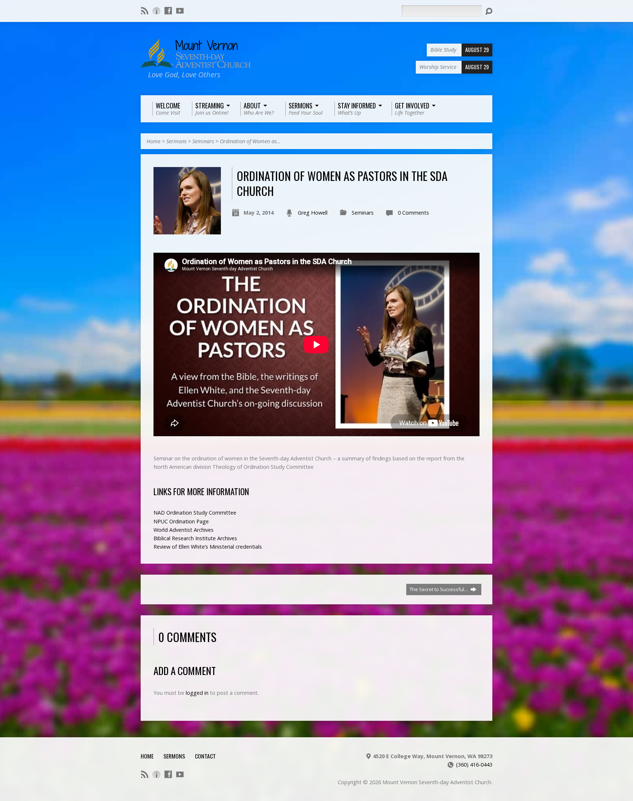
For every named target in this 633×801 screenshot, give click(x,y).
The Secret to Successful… (439, 589)
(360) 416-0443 (474, 764)
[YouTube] (180, 10)
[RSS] (144, 10)
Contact (205, 756)
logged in (197, 692)
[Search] (488, 11)
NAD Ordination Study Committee (194, 512)
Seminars (203, 141)
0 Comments (413, 212)
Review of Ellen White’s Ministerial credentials (207, 546)
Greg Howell (312, 212)
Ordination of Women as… (250, 141)
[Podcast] (156, 10)
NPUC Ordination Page (181, 521)
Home (153, 141)
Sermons (176, 141)
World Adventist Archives (183, 529)
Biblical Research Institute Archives (195, 538)
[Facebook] (168, 10)
